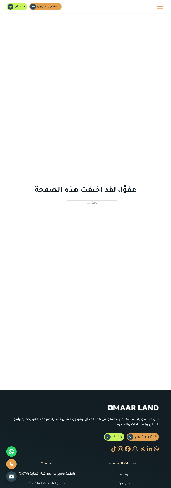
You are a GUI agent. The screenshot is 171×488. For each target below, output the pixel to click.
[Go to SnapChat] (135, 449)
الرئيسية (124, 475)
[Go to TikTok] (113, 449)
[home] (134, 6)
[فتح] (160, 7)
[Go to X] (142, 449)
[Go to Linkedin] (149, 449)
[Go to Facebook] (128, 449)
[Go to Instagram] (120, 449)
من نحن (124, 484)
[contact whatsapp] (156, 449)
